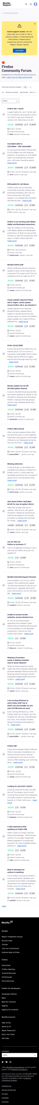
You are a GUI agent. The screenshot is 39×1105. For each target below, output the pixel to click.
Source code (7, 941)
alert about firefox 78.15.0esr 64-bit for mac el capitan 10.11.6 (20, 503)
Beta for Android (9, 1002)
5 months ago (24, 567)
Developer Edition (9, 994)
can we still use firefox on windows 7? (16, 543)
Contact (5, 1102)
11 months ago (28, 419)
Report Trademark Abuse (12, 937)
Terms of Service (9, 1090)
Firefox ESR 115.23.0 (15, 429)
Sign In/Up (6, 1023)
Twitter (5, 945)
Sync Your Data (8, 1034)
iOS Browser (7, 977)
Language (5, 1051)
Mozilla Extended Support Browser (21, 577)
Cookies (5, 1098)
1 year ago (23, 175)
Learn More (19, 51)
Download (6, 965)
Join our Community (10, 948)
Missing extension (15, 464)
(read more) (12, 163)
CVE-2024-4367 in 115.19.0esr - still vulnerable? (19, 145)
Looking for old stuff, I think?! (19, 786)
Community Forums (11, 13)
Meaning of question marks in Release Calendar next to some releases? (18, 660)
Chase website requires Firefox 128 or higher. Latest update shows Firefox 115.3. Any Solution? (21, 302)
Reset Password (8, 1030)
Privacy (5, 1094)
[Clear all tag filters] (30, 87)
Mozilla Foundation (19, 1070)
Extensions (22, 250)
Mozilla (7, 922)
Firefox (12, 129)
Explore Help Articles (11, 952)
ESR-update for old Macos (18, 184)
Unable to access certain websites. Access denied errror (20, 616)
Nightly (5, 1006)
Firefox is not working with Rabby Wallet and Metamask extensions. (21, 223)
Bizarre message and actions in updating (15, 871)
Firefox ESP (12, 746)
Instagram (10, 1062)
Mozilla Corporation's (15, 1067)
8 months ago (24, 134)
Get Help (5, 1038)
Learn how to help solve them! (19, 77)
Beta (4, 998)
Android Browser (9, 973)
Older (4, 906)
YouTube (6, 1062)
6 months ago (26, 376)
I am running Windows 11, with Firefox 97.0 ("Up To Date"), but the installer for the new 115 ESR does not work (20, 704)
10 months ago (26, 290)
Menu (30, 4)
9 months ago (26, 336)
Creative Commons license (16, 1079)
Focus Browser (8, 981)
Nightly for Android (10, 1010)
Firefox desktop (8, 969)
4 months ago (28, 648)
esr (25, 87)
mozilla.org (6, 1086)
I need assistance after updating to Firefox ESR (17, 828)
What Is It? (6, 1027)
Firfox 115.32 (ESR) (15, 345)
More (32, 92)
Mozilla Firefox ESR (15, 265)
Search (26, 4)
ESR (19, 129)
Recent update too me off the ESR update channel (17, 387)
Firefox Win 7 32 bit (15, 109)
